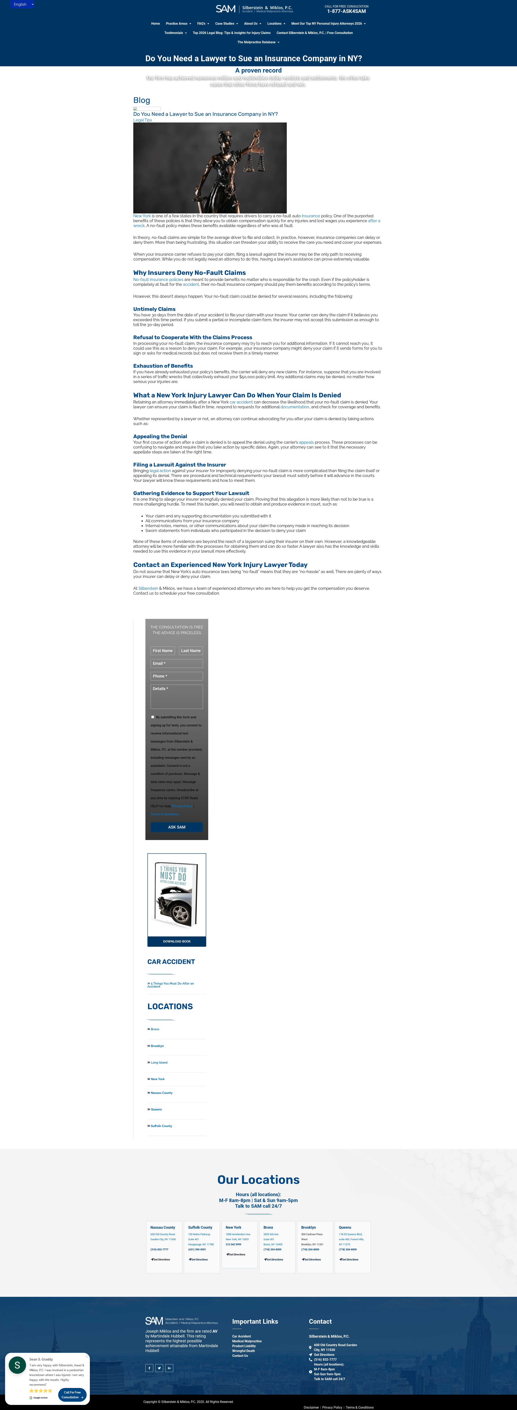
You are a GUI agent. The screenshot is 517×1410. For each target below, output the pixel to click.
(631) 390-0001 (197, 1249)
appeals (306, 442)
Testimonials (173, 33)
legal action (160, 470)
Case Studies (224, 23)
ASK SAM (177, 827)
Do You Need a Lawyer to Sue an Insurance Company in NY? (253, 58)
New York (142, 215)
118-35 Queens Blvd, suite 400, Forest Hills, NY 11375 (351, 1239)
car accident (241, 402)
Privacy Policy (182, 806)
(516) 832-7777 (159, 1249)
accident (191, 284)
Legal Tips (142, 120)
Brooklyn (157, 1046)
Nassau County (161, 1093)
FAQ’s (201, 23)
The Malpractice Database (256, 42)
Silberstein (148, 588)
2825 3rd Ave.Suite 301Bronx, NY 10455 (273, 1239)
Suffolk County (161, 1126)
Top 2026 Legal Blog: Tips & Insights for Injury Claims (232, 33)
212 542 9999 (233, 1244)
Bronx (155, 1029)
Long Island (159, 1062)
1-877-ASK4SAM (346, 11)
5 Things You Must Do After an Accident (170, 985)
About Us (250, 23)
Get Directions (199, 1259)
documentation (295, 406)
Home (155, 23)
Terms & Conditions (165, 814)
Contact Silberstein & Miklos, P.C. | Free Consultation (315, 33)
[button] (178, 23)
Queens (156, 1109)
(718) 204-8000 (272, 1249)
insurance (311, 215)
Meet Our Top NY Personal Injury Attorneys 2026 (326, 23)
